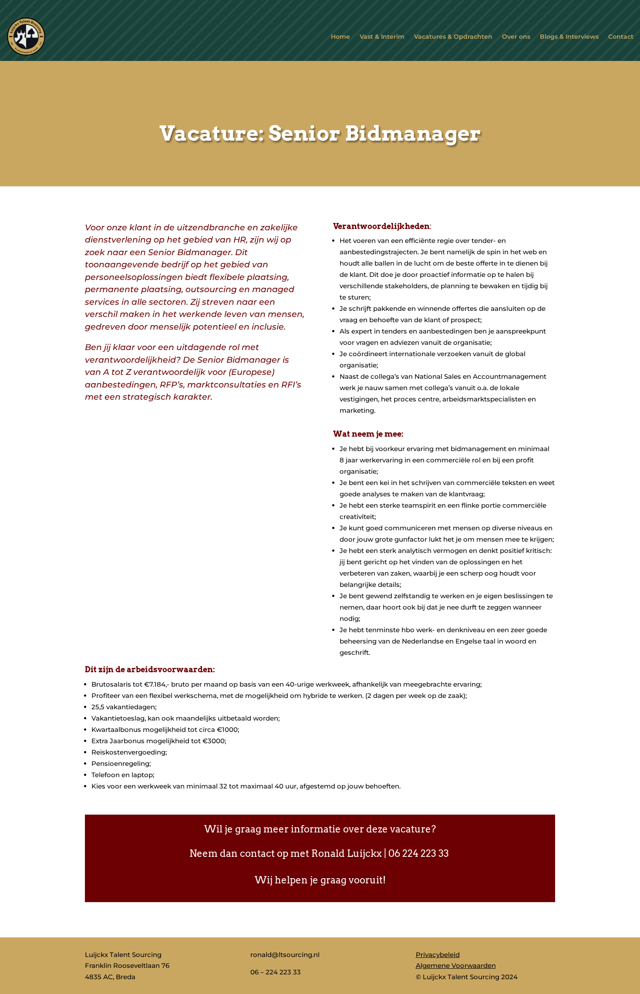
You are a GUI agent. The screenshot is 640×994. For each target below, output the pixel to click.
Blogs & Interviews (569, 36)
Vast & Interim (382, 36)
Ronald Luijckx (346, 853)
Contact (620, 36)
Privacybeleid (438, 954)
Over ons (516, 36)
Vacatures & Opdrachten (453, 36)
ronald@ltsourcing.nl (285, 954)
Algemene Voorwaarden (456, 965)
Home (340, 36)
